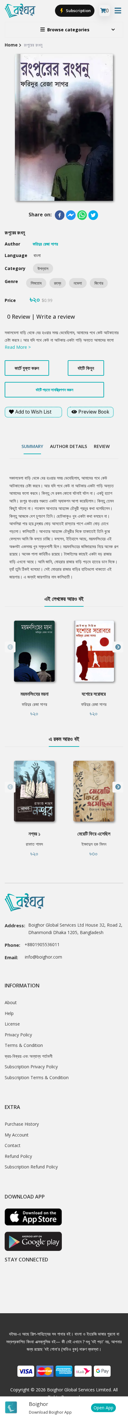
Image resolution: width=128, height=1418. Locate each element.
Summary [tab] (32, 446)
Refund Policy (18, 1156)
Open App (103, 1408)
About (11, 1002)
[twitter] (93, 215)
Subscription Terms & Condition (37, 1077)
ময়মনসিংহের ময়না (34, 693)
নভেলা (78, 283)
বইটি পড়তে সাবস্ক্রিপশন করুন (54, 389)
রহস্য (57, 283)
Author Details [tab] (68, 446)
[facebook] (60, 215)
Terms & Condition (24, 1045)
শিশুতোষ (36, 283)
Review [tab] (102, 446)
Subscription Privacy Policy (31, 1067)
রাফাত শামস (34, 844)
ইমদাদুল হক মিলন (93, 844)
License (12, 1024)
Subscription (78, 10)
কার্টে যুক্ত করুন (27, 368)
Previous (10, 647)
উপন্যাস (43, 268)
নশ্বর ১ (34, 833)
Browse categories (68, 30)
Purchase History (22, 1124)
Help (9, 1013)
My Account (17, 1135)
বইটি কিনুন (86, 368)
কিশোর (98, 283)
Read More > (18, 347)
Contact (13, 1145)
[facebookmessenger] (71, 215)
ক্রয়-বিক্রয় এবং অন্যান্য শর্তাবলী (29, 1056)
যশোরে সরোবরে (94, 693)
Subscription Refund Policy (31, 1167)
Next (117, 647)
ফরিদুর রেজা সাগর (34, 704)
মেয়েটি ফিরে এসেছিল (93, 833)
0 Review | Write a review (41, 316)
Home (11, 45)
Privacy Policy (18, 1035)
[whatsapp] (82, 215)
